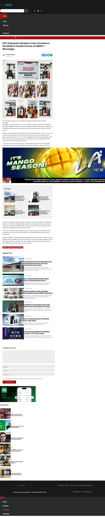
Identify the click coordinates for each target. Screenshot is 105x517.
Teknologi (6, 33)
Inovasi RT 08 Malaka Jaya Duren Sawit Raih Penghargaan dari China (14, 451)
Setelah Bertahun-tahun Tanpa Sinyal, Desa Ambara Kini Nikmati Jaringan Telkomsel (42, 212)
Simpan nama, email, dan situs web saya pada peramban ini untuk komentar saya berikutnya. (23, 378)
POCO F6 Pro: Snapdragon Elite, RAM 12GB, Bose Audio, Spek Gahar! (34, 319)
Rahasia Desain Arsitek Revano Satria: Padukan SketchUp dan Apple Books (14, 474)
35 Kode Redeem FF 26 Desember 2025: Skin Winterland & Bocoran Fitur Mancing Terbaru (34, 305)
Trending (20, 247)
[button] (31, 10)
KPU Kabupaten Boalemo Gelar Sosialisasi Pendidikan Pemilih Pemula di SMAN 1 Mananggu (35, 292)
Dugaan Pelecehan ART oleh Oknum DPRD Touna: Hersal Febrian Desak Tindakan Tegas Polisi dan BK (42, 198)
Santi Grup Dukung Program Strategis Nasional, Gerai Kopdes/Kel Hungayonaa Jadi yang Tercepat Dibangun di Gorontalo (17, 199)
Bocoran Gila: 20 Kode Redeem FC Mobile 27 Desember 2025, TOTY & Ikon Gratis (34, 332)
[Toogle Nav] (34, 11)
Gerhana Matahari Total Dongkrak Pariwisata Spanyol (14, 462)
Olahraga (5, 25)
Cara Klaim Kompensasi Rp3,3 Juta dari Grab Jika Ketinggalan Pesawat (15, 427)
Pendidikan (6, 29)
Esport (5, 21)
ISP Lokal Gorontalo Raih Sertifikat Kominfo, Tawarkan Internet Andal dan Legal (17, 212)
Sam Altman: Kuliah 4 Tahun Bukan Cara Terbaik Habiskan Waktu (14, 438)
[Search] (26, 10)
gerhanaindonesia (10, 54)
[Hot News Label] (15, 38)
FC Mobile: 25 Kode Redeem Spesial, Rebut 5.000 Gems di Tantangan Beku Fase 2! (34, 279)
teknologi (12, 247)
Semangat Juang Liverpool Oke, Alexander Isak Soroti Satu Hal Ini (14, 415)
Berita (5, 247)
